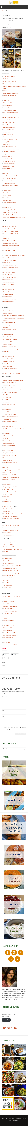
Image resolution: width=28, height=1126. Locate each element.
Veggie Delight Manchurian (9, 202)
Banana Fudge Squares (8, 344)
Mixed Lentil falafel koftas (9, 103)
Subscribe (6, 1020)
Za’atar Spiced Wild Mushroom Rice (11, 149)
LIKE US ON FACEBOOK (11, 1028)
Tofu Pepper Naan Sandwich (9, 129)
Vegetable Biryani (7, 419)
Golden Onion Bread (8, 294)
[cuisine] (14, 773)
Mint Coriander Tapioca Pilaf (9, 474)
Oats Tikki (5, 173)
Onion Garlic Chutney (8, 590)
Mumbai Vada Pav (7, 156)
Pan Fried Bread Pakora (8, 608)
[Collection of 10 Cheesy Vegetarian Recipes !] (8, 1050)
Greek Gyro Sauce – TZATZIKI (10, 570)
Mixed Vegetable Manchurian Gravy (11, 93)
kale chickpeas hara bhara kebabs (10, 112)
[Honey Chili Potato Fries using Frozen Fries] (8, 1077)
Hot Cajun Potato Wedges (9, 161)
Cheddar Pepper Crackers (9, 159)
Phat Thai (5, 551)
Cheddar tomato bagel (8, 279)
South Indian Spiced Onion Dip (10, 462)
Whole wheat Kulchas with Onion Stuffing (12, 390)
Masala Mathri (6, 433)
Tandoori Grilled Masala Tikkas (10, 231)
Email (3, 716)
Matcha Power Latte (7, 168)
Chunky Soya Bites (7, 494)
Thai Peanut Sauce (7, 585)
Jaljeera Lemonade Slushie (9, 127)
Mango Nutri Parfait (7, 366)
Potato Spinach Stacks (8, 134)
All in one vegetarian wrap (9, 180)
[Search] (24, 749)
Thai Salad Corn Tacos (8, 625)
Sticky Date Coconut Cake (9, 354)
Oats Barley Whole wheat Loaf (10, 120)
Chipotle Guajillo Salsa (8, 563)
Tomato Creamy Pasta (8, 193)
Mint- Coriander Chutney (9, 575)
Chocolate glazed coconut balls (10, 176)
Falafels (5, 90)
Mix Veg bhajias (7, 472)
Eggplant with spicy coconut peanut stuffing (13, 380)
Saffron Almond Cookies (9, 282)
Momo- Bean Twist (7, 205)
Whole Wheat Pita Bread (9, 76)
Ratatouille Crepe (7, 200)
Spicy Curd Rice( (7, 506)
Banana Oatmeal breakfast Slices (10, 267)
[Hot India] (8, 1103)
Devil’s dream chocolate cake (9, 253)
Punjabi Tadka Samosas (8, 443)
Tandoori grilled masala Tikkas (10, 392)
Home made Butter (7, 558)
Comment (4, 696)
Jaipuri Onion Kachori (8, 489)
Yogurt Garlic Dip (7, 561)
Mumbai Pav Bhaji (7, 511)
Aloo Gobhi (6, 407)
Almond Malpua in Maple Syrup (10, 349)
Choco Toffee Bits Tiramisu (9, 260)
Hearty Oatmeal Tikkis (8, 137)
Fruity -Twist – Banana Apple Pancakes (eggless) (14, 217)
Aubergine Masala (7, 499)
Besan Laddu (6, 351)
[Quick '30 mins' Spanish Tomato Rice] (8, 1090)
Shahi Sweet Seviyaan (8, 334)
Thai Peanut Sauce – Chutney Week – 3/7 (12, 549)
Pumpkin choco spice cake (9, 284)
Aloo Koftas (6, 402)
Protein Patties (6, 132)
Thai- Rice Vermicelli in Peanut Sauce (11, 546)
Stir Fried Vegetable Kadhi (9, 385)
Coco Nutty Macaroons (8, 301)
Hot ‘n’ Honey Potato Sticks (9, 178)
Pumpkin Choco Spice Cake (9, 346)
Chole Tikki (6, 438)
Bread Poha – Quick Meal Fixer (10, 516)
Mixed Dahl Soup (7, 484)
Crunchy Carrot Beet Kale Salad (10, 645)
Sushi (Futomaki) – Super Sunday (11, 212)
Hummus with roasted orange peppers (11, 573)
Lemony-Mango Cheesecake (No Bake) (12, 373)
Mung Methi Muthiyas (8, 426)
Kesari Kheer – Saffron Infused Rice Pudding (13, 315)
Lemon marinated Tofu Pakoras (10, 421)
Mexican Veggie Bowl (8, 79)
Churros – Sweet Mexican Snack (10, 371)
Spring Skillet (6, 144)
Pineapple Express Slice (8, 292)
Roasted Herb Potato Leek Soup (10, 530)
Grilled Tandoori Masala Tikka (10, 611)
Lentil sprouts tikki (7, 105)
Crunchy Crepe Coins (8, 188)
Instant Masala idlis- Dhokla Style (11, 518)
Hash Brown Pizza (7, 296)
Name (3, 710)
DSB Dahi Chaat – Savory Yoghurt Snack (12, 513)
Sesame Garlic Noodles (8, 83)
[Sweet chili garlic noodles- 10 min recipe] (8, 1063)
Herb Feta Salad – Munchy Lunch (10, 215)
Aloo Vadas (6, 399)
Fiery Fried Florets (7, 154)
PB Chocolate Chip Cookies (9, 304)
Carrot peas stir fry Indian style (10, 382)
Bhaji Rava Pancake (7, 509)
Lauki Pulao (6, 395)
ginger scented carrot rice (9, 445)
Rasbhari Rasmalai (7, 313)
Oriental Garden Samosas (9, 183)
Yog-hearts (5, 363)
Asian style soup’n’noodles (9, 163)
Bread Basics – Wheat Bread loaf (10, 299)
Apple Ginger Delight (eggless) (10, 368)
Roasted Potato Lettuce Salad (9, 95)
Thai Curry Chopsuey (8, 544)
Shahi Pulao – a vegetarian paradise (11, 477)
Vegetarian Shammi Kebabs (9, 504)
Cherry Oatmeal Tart (8, 359)
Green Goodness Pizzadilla (9, 122)
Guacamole (5, 580)
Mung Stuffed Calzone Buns (9, 146)
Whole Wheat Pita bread (8, 224)
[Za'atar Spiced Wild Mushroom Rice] (20, 1077)
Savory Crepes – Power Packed (10, 210)
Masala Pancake (6, 207)
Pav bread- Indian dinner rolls (10, 243)
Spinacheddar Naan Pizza (9, 151)
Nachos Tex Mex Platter (8, 166)
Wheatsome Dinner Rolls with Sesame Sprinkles (14, 255)
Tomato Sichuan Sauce (8, 587)
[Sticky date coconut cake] (20, 1050)
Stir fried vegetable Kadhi (9, 601)
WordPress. (20, 1124)
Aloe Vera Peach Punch (8, 613)
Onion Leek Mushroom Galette (10, 81)
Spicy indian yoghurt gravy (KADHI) (11, 470)
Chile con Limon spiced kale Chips (11, 245)
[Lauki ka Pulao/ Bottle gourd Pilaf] (20, 1063)
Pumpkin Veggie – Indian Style (10, 487)
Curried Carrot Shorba (8, 535)
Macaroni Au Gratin (7, 197)
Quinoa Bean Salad (7, 124)
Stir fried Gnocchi (7, 190)
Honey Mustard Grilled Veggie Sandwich (12, 565)
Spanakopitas (6, 100)
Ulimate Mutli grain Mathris (9, 110)
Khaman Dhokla (7, 397)
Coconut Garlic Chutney (8, 578)
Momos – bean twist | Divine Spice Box (15, 683)
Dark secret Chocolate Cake (9, 310)
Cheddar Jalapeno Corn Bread (10, 98)
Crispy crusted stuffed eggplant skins (11, 117)
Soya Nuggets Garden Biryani (10, 606)
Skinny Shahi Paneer (8, 387)
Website (3, 722)
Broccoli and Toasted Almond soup (11, 525)
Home (3, 10)
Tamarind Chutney (7, 582)
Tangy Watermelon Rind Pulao (10, 139)
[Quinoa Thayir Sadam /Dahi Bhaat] (20, 1103)
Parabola (13, 1124)
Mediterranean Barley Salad (9, 620)
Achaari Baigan (6, 107)
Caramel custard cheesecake (9, 171)
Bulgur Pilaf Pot (7, 195)
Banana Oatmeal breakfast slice (10, 337)
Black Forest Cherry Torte (9, 250)
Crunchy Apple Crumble (8, 289)
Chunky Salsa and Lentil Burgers (10, 142)
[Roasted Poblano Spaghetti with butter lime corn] (20, 1090)
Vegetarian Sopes (7, 623)
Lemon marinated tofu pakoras (10, 115)
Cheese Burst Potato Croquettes (10, 185)
